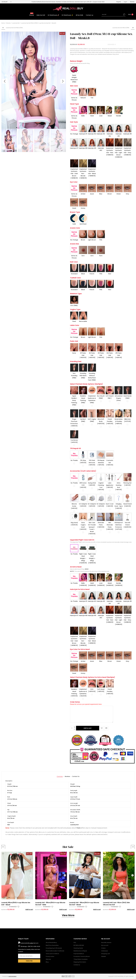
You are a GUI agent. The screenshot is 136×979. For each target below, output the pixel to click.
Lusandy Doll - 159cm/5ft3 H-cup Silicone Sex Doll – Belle (50, 904)
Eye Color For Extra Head (80, 649)
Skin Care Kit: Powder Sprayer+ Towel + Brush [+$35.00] (92, 528)
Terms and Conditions (52, 954)
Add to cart (87, 728)
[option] (17, 881)
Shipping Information (80, 962)
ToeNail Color (75, 278)
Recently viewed (106, 942)
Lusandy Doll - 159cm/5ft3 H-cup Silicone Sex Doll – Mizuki (84, 904)
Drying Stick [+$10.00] (92, 484)
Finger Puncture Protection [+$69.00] (74, 422)
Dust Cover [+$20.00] (110, 505)
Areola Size (74, 244)
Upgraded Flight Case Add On (82, 540)
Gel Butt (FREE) (83, 420)
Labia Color (74, 325)
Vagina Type (75, 309)
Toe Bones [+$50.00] (74, 441)
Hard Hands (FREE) (127, 397)
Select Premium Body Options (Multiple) (86, 384)
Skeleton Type (76, 293)
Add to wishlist (102, 728)
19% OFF (62, 33)
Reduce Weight (76, 61)
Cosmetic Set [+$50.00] (109, 462)
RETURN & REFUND (79, 945)
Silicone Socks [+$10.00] (74, 506)
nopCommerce (12, 976)
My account (104, 945)
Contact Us (75, 776)
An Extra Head (75, 567)
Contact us (77, 965)
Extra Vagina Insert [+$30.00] (83, 526)
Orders (103, 948)
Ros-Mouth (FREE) (101, 397)
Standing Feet (75, 361)
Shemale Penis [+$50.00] (101, 525)
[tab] (60, 776)
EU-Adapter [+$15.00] (101, 505)
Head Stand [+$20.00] (127, 505)
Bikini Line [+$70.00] (127, 420)
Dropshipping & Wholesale (54, 948)
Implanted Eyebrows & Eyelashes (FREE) (92, 399)
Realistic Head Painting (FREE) (83, 399)
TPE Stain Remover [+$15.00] (92, 462)
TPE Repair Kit (75, 448)
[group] (17, 875)
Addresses (104, 951)
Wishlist (103, 956)
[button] (62, 81)
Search (124, 14)
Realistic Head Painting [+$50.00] (74, 692)
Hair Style (74, 122)
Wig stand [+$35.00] (74, 524)
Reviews (67, 776)
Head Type (74, 104)
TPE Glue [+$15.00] (83, 461)
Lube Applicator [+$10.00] (109, 485)
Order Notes (75, 702)
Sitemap (48, 959)
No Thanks (74, 460)
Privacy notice (50, 956)
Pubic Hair (74, 341)
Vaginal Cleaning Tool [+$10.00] (101, 486)
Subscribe (29, 961)
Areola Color (75, 228)
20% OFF (29, 854)
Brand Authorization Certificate (55, 951)
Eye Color (74, 182)
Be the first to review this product (126, 44)
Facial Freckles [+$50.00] (109, 421)
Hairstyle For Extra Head (79, 589)
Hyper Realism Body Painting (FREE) (74, 400)
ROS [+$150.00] (91, 690)
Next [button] (133, 847)
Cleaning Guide (78, 948)
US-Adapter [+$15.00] (83, 505)
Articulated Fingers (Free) (118, 398)
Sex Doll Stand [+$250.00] (127, 525)
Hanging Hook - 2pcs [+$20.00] (119, 506)
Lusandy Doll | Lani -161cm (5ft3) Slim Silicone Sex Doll (116, 904)
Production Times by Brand (82, 956)
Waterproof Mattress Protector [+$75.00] (119, 526)
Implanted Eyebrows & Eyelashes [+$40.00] (83, 692)
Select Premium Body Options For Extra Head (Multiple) (92, 677)
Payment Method (79, 954)
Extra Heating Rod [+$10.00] (118, 486)
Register (118, 2)
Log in (125, 2)
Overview (60, 776)
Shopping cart (105, 954)
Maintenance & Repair (80, 951)
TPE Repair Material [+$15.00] (100, 462)
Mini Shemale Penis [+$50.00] (109, 526)
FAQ (75, 942)
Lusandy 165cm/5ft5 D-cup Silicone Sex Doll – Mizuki (15, 904)
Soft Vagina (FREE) (92, 420)
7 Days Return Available (81, 959)
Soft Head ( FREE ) (110, 397)
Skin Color (74, 86)
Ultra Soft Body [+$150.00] (100, 421)
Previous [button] (3, 847)
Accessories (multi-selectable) (83, 471)
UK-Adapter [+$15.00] (92, 505)
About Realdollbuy (51, 942)
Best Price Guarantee (52, 945)
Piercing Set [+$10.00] (127, 484)
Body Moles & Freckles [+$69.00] (118, 421)
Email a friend (106, 728)
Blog (47, 962)
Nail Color (74, 262)
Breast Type (75, 212)
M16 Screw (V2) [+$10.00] (83, 485)
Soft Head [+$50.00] (100, 690)
